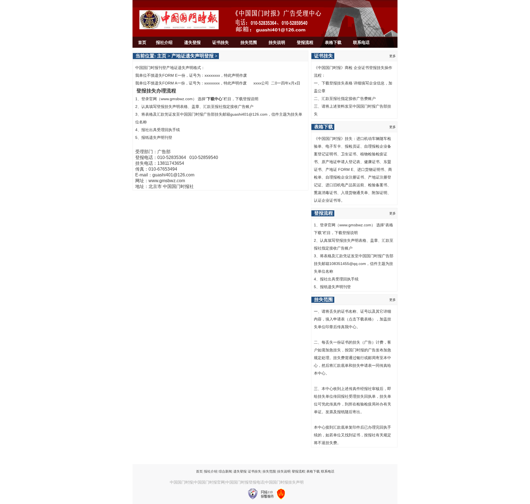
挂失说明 (277, 42)
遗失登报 (192, 42)
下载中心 (214, 99)
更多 (392, 56)
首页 (142, 42)
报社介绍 (164, 42)
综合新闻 (225, 471)
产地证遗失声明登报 (192, 56)
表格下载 (333, 42)
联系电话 (361, 42)
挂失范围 (248, 42)
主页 (161, 56)
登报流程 (305, 42)
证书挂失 (220, 42)
